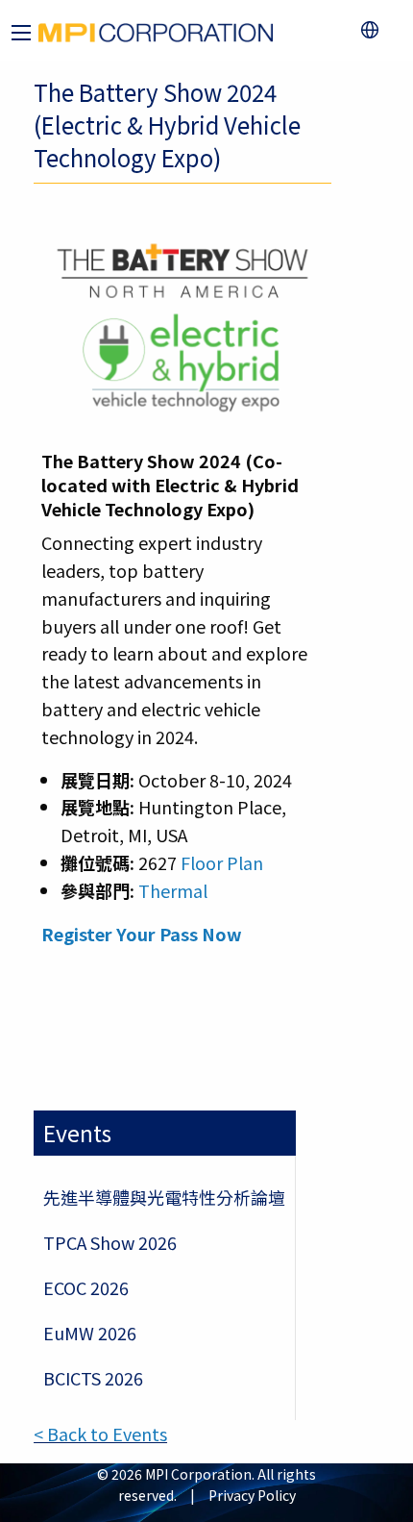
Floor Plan (222, 862)
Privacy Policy (252, 1495)
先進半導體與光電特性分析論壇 (164, 1197)
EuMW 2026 (89, 1332)
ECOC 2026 (86, 1287)
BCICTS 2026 (93, 1377)
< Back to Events (100, 1433)
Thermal (172, 890)
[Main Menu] (21, 32)
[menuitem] (374, 30)
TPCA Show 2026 (110, 1242)
